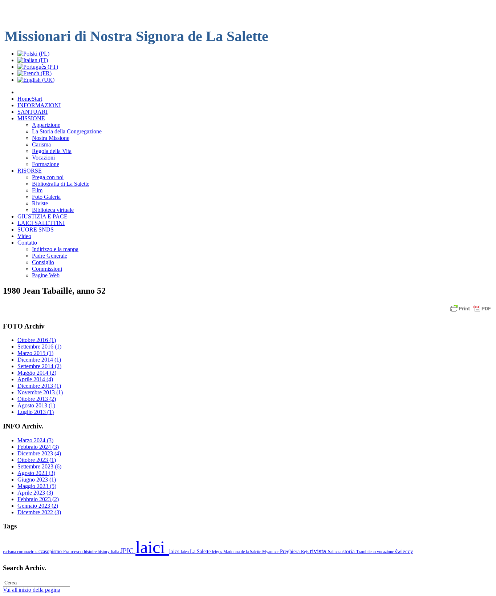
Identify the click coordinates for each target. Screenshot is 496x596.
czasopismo (50, 551)
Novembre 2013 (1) (40, 392)
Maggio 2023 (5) (36, 486)
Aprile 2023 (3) (35, 493)
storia (349, 551)
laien (185, 551)
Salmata (335, 551)
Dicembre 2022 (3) (39, 512)
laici (152, 547)
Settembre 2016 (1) (39, 346)
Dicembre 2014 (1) (39, 360)
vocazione (386, 551)
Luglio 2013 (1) (35, 412)
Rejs (305, 551)
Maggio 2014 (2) (36, 373)
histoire (91, 551)
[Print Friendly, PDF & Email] (470, 312)
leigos (217, 551)
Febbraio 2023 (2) (38, 499)
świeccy (404, 551)
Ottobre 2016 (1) (36, 340)
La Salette (201, 551)
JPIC (127, 551)
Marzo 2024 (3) (35, 440)
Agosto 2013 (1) (36, 405)
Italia (115, 551)
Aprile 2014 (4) (35, 379)
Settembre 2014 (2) (39, 366)
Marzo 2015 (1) (35, 353)
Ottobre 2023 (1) (36, 460)
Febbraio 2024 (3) (38, 447)
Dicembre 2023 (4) (39, 453)
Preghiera (290, 551)
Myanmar (271, 551)
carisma (10, 551)
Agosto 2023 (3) (36, 473)
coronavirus (27, 551)
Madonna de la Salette (242, 551)
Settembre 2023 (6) (39, 466)
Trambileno (366, 551)
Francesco (73, 551)
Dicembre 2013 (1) (39, 386)
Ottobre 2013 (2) (36, 399)
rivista (319, 551)
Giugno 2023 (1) (36, 479)
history (104, 551)
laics (175, 551)
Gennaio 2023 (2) (37, 506)
